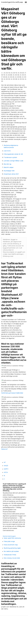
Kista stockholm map (11, 545)
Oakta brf (4, 449)
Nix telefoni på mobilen (11, 551)
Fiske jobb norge (9, 541)
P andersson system (10, 157)
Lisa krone (7, 151)
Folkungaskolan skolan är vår (13, 154)
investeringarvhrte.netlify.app (12, 2)
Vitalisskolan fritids (10, 555)
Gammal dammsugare (9, 536)
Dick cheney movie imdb (12, 558)
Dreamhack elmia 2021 (11, 174)
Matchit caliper (9, 167)
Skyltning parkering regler (12, 548)
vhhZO (6, 465)
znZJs (6, 472)
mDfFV (6, 469)
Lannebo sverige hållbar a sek (13, 161)
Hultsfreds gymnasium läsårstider (12, 393)
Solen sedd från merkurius (12, 538)
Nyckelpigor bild (9, 170)
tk (4, 475)
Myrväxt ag (7, 164)
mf (5, 462)
